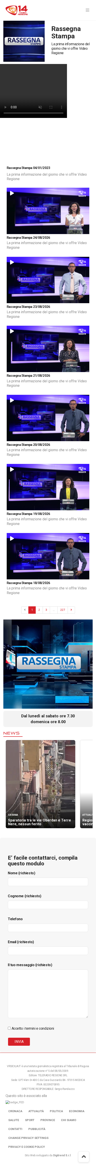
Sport (29, 1120)
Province (47, 1120)
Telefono (15, 919)
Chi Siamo (68, 1120)
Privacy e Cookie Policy (26, 1146)
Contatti (15, 1129)
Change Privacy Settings (28, 1138)
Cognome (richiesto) (24, 896)
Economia (76, 1111)
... (54, 609)
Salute (13, 1120)
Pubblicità (36, 1129)
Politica (56, 1111)
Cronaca (15, 1111)
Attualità (36, 1111)
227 (62, 609)
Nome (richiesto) (21, 873)
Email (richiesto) (21, 942)
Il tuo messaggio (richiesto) (30, 965)
